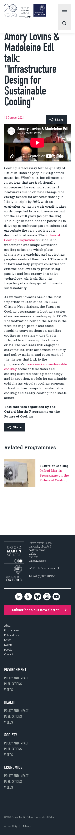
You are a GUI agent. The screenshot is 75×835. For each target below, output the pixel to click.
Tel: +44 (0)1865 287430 (42, 576)
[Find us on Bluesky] (37, 597)
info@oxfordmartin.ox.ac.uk (44, 568)
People (8, 649)
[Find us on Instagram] (47, 597)
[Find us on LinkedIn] (18, 597)
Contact (8, 654)
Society (10, 735)
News (7, 640)
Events (8, 644)
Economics (13, 767)
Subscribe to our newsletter (35, 610)
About (7, 625)
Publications (11, 635)
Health (9, 702)
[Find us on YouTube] (56, 597)
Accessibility (10, 826)
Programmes (11, 630)
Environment (15, 669)
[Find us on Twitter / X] (28, 597)
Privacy (27, 826)
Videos (8, 690)
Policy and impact (16, 678)
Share (59, 120)
